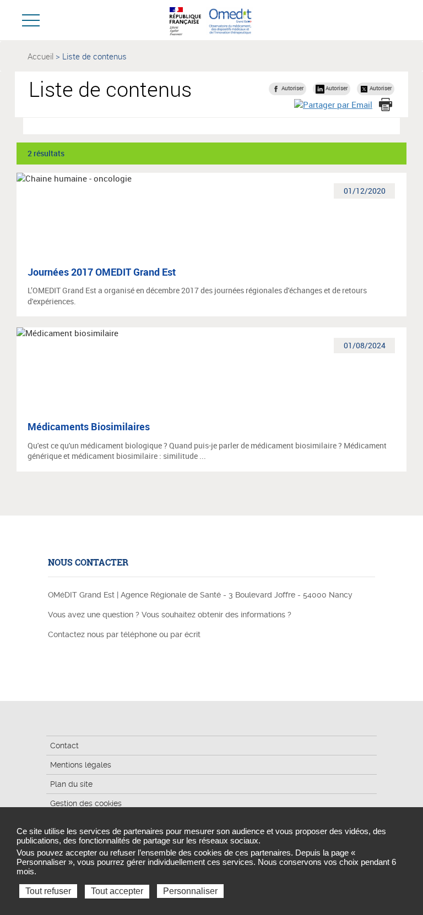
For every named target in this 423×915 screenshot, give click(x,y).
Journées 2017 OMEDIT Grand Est (102, 271)
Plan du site (71, 784)
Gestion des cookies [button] (86, 803)
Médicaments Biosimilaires (89, 426)
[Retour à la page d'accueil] (230, 19)
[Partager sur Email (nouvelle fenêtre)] (333, 104)
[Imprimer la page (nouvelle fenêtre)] (385, 104)
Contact (64, 745)
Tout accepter (117, 891)
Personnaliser (190, 891)
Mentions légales (80, 764)
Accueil (40, 56)
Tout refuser (48, 891)
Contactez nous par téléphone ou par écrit (124, 634)
